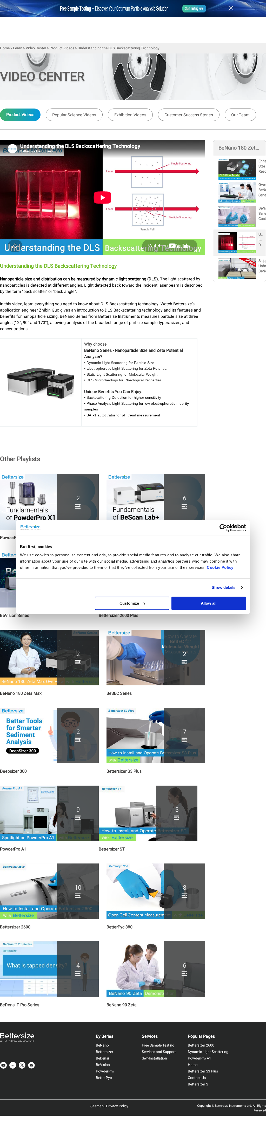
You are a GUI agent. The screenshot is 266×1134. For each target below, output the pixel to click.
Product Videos (62, 48)
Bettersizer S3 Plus (203, 1071)
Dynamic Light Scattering (208, 1052)
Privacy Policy (117, 1106)
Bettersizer (104, 1052)
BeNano (102, 1045)
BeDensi (102, 1058)
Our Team (240, 115)
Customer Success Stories (188, 115)
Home (5, 48)
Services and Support (159, 1052)
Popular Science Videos (74, 115)
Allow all (208, 603)
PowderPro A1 (199, 1058)
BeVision (103, 1065)
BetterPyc (104, 1078)
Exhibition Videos (130, 115)
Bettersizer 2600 (201, 1045)
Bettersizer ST (199, 1084)
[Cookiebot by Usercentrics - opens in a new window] (223, 528)
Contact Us (197, 1078)
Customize (129, 603)
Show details (223, 587)
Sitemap (97, 1106)
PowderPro (105, 1071)
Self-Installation (154, 1058)
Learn (17, 48)
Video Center (36, 48)
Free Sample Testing (158, 1045)
